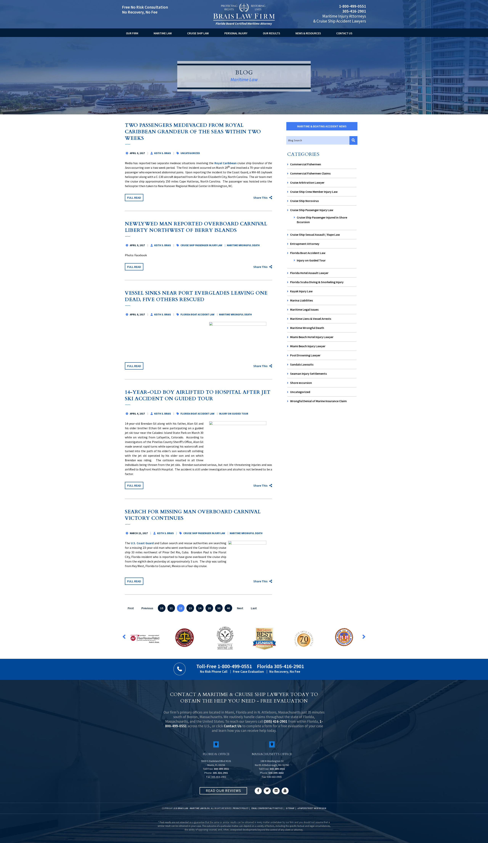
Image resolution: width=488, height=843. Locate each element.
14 (199, 608)
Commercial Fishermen (305, 164)
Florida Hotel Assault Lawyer (309, 273)
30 (218, 608)
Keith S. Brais (162, 153)
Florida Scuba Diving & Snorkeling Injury (317, 282)
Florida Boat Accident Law (307, 253)
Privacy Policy (240, 808)
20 (209, 608)
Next (240, 608)
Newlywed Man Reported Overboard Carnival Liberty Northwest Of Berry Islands (196, 227)
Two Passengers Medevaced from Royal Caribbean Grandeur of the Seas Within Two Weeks (193, 131)
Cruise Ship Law (198, 33)
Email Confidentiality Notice (267, 808)
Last (254, 608)
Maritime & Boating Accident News (322, 126)
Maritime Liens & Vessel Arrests (310, 319)
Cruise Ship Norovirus (304, 201)
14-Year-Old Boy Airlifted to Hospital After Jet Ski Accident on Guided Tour (197, 395)
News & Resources (308, 33)
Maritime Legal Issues (304, 309)
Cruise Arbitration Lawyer (307, 182)
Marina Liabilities (301, 300)
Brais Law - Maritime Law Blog (194, 808)
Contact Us (344, 33)
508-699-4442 (276, 773)
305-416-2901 (354, 11)
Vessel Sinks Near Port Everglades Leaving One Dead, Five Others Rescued (196, 296)
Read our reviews (223, 790)
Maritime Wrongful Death (307, 328)
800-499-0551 (221, 769)
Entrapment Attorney (304, 244)
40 (228, 608)
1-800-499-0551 (352, 6)
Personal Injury (235, 33)
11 (171, 608)
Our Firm (132, 33)
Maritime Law (163, 33)
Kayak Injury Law (301, 291)
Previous (147, 608)
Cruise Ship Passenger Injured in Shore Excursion (322, 219)
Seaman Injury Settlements (308, 373)
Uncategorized (300, 392)
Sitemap (290, 808)
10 (161, 608)
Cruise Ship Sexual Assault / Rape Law (315, 234)
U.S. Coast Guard (142, 543)
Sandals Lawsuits (301, 364)
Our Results (271, 33)
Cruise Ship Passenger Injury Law (311, 210)
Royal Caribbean (225, 163)
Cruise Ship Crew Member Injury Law (314, 192)
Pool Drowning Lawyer (305, 355)
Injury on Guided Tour (311, 260)
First (131, 608)
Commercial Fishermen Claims (310, 173)
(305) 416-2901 (275, 721)
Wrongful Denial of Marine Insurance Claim (318, 401)
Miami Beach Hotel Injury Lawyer (311, 337)
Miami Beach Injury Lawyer (307, 346)
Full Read (134, 197)
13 (190, 608)
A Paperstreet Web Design (312, 808)
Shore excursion (301, 383)
